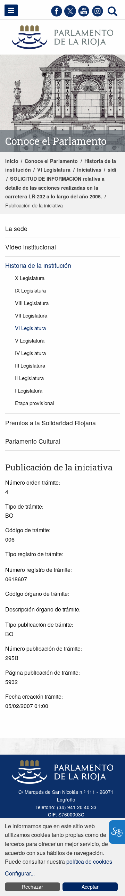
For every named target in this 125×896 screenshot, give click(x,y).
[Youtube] (83, 15)
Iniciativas (89, 169)
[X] (70, 15)
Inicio (11, 160)
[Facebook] (56, 15)
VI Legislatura (53, 169)
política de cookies (89, 861)
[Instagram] (97, 15)
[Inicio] (62, 36)
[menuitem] (62, 229)
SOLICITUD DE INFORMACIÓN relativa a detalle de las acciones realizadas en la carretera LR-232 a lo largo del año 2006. (55, 187)
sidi (112, 169)
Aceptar (90, 886)
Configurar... (20, 873)
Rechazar (32, 886)
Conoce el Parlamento (51, 160)
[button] (11, 10)
